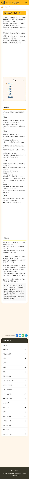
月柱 (10, 89)
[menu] (26, 2)
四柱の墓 (10, 83)
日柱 (10, 91)
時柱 (10, 94)
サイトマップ (14, 470)
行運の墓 (10, 97)
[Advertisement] (14, 59)
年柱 (10, 86)
